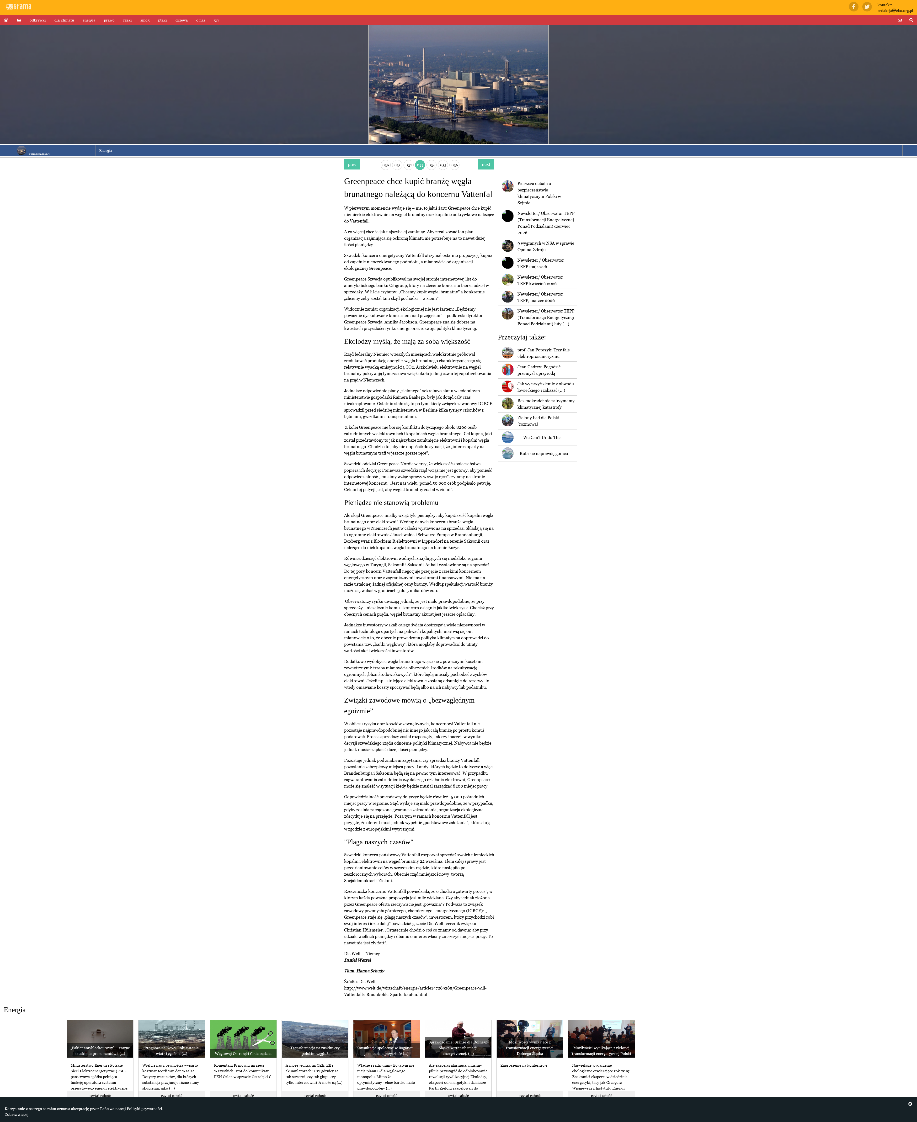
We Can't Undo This (542, 437)
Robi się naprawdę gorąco (544, 453)
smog (144, 20)
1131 (397, 165)
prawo (109, 20)
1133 (420, 165)
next (486, 164)
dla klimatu (64, 20)
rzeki (127, 20)
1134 (431, 165)
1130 (385, 165)
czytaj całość (100, 1095)
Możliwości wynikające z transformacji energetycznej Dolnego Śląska (530, 1048)
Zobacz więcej (16, 1114)
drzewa (182, 20)
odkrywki (38, 20)
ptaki (162, 20)
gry (216, 20)
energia (89, 20)
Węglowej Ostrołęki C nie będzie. (243, 1053)
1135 (443, 165)
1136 (454, 165)
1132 (408, 165)
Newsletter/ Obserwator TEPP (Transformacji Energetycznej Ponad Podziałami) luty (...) (546, 317)
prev (352, 164)
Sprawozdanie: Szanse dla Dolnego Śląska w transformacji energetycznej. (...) (458, 1048)
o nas (200, 20)
